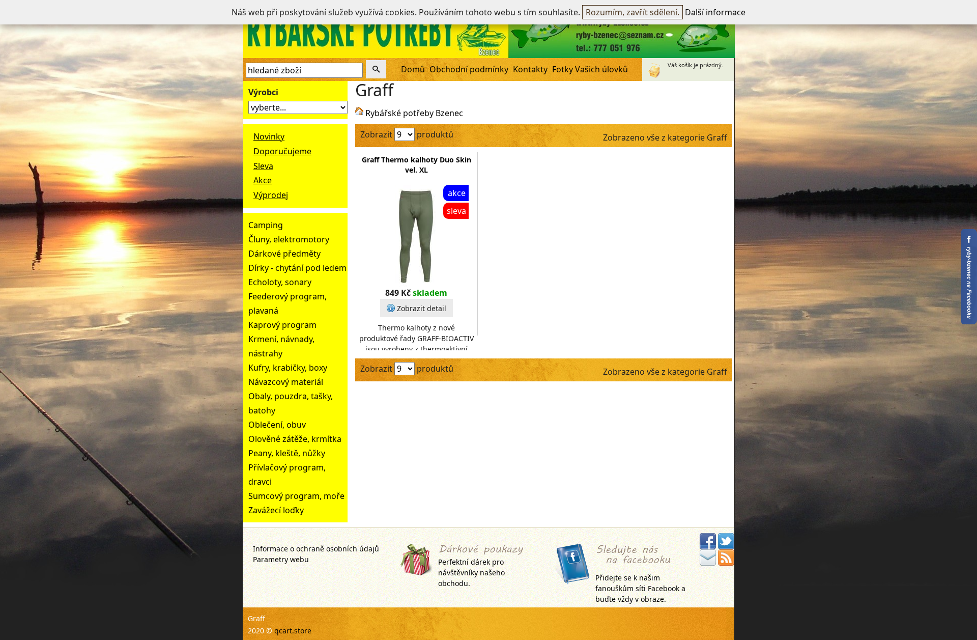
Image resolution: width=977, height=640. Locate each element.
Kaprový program (282, 324)
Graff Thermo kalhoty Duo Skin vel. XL (416, 165)
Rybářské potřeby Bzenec (414, 113)
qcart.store (292, 630)
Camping (265, 225)
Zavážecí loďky (276, 510)
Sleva (263, 166)
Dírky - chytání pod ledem (297, 267)
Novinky (268, 136)
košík (685, 65)
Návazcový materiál (285, 381)
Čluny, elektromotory (288, 239)
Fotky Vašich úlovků (590, 69)
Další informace (715, 12)
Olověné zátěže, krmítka (294, 438)
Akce (262, 180)
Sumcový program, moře (296, 496)
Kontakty (530, 69)
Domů (413, 69)
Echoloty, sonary (279, 282)
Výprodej (270, 195)
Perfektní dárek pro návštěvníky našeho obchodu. (471, 572)
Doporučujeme (282, 151)
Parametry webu (281, 559)
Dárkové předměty (284, 253)
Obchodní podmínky (468, 69)
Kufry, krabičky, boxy (287, 367)
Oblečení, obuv (277, 424)
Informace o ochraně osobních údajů (316, 548)
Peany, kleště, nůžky (286, 453)
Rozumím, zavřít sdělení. (632, 12)
